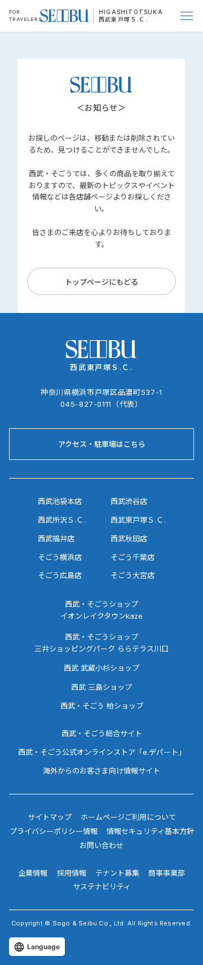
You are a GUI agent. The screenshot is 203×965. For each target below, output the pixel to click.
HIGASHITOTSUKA (131, 11)
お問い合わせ (101, 845)
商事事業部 (166, 872)
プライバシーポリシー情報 (54, 831)
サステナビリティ (102, 886)
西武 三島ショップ (101, 687)
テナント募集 (117, 872)
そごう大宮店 (133, 575)
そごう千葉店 (133, 557)
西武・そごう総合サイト (101, 733)
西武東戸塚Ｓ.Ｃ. (123, 19)
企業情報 (32, 872)
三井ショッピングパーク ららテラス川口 (101, 648)
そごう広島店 (60, 575)
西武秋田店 (129, 538)
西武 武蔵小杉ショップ (101, 667)
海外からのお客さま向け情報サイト (101, 770)
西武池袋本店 (60, 501)
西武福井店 (56, 538)
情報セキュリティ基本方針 (150, 831)
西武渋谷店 (129, 501)
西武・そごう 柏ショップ (101, 705)
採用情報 (71, 872)
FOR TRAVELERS (25, 15)
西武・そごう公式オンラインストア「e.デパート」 (102, 752)
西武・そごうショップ (101, 636)
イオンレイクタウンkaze (101, 615)
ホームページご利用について (128, 816)
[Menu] (187, 16)
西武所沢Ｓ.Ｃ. (61, 519)
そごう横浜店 (60, 557)
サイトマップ (50, 816)
